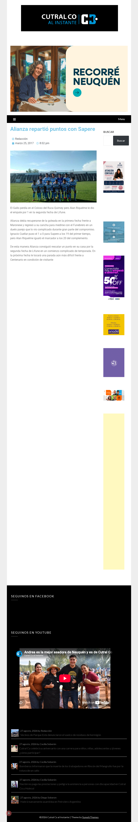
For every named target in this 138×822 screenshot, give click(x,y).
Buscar (108, 131)
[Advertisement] (113, 492)
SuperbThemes (90, 817)
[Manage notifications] (8, 813)
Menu (121, 119)
